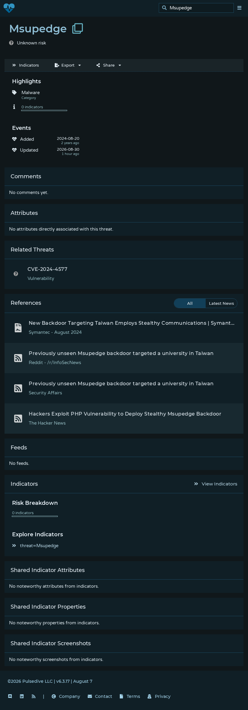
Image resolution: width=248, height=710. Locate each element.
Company (69, 696)
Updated (29, 150)
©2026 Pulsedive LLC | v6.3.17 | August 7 (50, 681)
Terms (133, 696)
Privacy (163, 696)
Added (27, 139)
